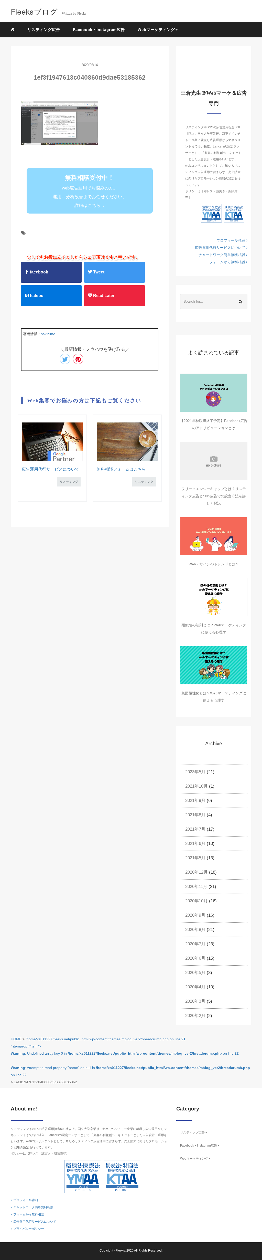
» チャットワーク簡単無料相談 (32, 1207)
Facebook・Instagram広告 (99, 29)
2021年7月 (195, 829)
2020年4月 (195, 986)
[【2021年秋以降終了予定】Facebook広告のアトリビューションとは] (213, 393)
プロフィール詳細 (231, 240)
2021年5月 (195, 857)
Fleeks (120, 1250)
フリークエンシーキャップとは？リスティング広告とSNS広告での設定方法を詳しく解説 (213, 496)
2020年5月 (195, 972)
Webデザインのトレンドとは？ (214, 564)
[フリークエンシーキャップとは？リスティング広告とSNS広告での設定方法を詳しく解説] (213, 461)
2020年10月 (196, 900)
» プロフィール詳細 (24, 1200)
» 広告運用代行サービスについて (33, 1221)
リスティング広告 (43, 29)
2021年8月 (195, 814)
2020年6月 (195, 958)
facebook (38, 272)
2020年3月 (195, 1001)
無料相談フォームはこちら (121, 469)
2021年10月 (196, 786)
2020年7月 (195, 943)
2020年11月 (196, 886)
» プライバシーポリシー (27, 1229)
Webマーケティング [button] (156, 29)
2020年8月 (195, 929)
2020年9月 (195, 915)
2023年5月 (195, 771)
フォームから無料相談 (227, 262)
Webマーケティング (194, 1158)
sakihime (48, 334)
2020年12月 (196, 872)
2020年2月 (195, 1015)
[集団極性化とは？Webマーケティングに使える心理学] (213, 665)
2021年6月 (195, 843)
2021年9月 (195, 800)
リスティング (69, 482)
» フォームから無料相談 (27, 1214)
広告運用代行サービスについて (50, 469)
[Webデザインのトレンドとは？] (213, 536)
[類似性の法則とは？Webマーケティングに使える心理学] (213, 597)
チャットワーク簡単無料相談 (222, 255)
